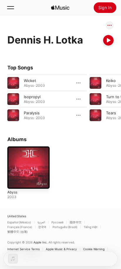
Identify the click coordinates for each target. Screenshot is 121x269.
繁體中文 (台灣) (17, 231)
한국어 (42, 226)
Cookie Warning (94, 249)
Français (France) (19, 226)
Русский (57, 222)
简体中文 (75, 222)
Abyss (12, 192)
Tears (111, 113)
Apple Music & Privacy (61, 249)
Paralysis (32, 113)
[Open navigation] (10, 7)
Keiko (111, 80)
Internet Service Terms (23, 249)
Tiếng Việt (91, 226)
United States (16, 216)
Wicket (30, 80)
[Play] (108, 40)
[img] (60, 7)
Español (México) (19, 222)
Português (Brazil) (65, 226)
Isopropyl (32, 96)
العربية (41, 222)
